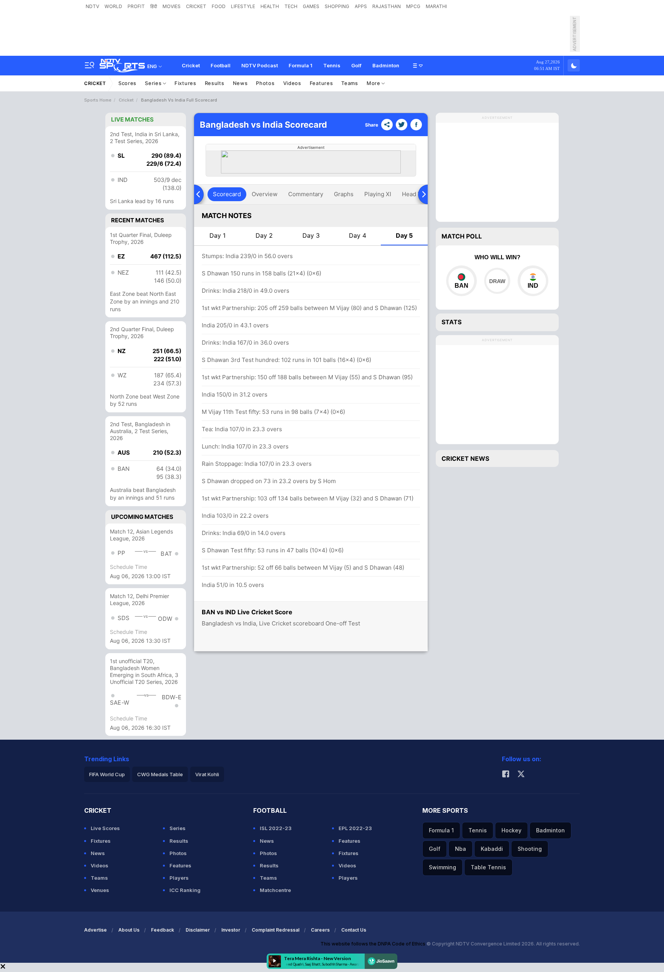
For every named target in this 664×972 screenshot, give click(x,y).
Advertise (95, 930)
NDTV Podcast (259, 65)
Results (214, 83)
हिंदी (153, 6)
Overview (264, 194)
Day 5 (404, 235)
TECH (290, 6)
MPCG (413, 6)
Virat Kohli (207, 774)
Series (154, 83)
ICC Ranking (185, 890)
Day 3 (311, 235)
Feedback (162, 930)
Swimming (442, 867)
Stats (451, 322)
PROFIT (136, 6)
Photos (265, 83)
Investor (230, 930)
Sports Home (97, 100)
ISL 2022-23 (276, 828)
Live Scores (105, 828)
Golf (356, 65)
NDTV (92, 6)
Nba (460, 848)
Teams (349, 83)
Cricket (191, 65)
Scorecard (227, 194)
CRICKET (196, 6)
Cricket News (465, 458)
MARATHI (436, 6)
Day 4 (357, 235)
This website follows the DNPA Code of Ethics (373, 944)
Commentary (305, 194)
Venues (100, 890)
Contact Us (353, 930)
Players (179, 878)
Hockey (511, 830)
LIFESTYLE (243, 6)
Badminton (385, 65)
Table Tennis (488, 867)
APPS (361, 6)
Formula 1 (300, 65)
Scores (127, 83)
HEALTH (270, 6)
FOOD (219, 6)
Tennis (331, 65)
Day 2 (264, 235)
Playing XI (377, 194)
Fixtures (185, 83)
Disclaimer (198, 930)
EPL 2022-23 (355, 828)
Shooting (530, 848)
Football (221, 65)
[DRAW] (497, 280)
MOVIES (172, 6)
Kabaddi (492, 848)
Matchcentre (275, 890)
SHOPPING (337, 6)
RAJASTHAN (386, 6)
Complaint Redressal (275, 930)
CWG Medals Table (160, 774)
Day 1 (217, 235)
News (240, 83)
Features (321, 83)
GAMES (311, 6)
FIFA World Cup (107, 774)
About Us (128, 930)
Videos (292, 83)
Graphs (344, 194)
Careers (320, 930)
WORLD (113, 6)
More (374, 83)
